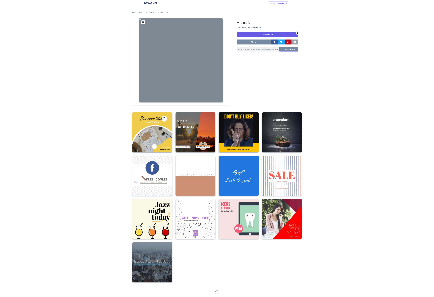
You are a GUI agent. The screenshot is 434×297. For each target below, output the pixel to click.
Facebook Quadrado (164, 12)
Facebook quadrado (255, 27)
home (134, 12)
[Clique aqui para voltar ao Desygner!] (150, 5)
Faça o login (259, 3)
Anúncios (150, 12)
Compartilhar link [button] (289, 49)
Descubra (142, 12)
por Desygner (241, 27)
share (253, 42)
